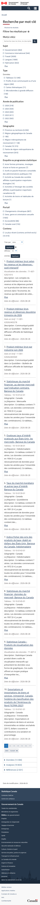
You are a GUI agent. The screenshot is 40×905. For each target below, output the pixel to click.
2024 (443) (9, 112)
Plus (6, 297)
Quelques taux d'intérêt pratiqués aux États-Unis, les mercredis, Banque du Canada (19, 438)
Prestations (5, 832)
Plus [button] (6, 66)
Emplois (4, 818)
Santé (3, 835)
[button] (20, 8)
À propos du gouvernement (10, 815)
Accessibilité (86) (12, 221)
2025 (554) (9, 109)
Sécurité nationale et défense (11, 846)
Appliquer (9, 247)
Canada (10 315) (11, 146)
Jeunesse (4, 876)
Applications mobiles (8, 890)
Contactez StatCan (7, 795)
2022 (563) (9, 118)
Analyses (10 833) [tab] (14, 765)
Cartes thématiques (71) (16, 87)
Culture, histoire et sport (9, 849)
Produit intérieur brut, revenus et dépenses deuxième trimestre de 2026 (20, 312)
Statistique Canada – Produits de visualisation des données (18, 645)
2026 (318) (9, 105)
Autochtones (5, 870)
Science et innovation (8, 866)
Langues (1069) (11, 59)
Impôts (3, 839)
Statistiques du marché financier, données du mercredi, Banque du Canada (19, 594)
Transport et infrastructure (10, 856)
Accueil (4, 15)
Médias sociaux (6, 887)
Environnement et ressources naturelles (14, 842)
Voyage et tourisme (7, 825)
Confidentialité (6, 901)
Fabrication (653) (12, 63)
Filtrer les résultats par (15, 31)
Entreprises (5, 829)
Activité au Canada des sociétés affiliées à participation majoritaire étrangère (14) (17, 180)
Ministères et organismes (9, 812)
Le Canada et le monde (8, 859)
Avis (2, 897)
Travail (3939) (10, 56)
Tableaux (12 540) (13, 78)
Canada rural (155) (12, 224)
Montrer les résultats (11, 27)
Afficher (7, 251)
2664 (7, 751)
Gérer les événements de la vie (11, 880)
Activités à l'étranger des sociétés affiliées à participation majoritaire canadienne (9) (18, 190)
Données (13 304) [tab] (14, 760)
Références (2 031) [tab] (14, 770)
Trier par (7, 242)
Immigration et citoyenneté (10, 822)
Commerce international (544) (17, 53)
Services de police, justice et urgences (13, 852)
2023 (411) (9, 115)
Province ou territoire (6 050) (17, 130)
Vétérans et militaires (8, 873)
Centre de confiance (8, 799)
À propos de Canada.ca (9, 894)
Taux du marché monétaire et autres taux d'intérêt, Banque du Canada (19, 486)
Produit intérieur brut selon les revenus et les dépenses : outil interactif (19, 264)
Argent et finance (7, 863)
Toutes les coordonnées (9, 808)
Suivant (14, 751)
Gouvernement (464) (13, 50)
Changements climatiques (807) (18, 211)
